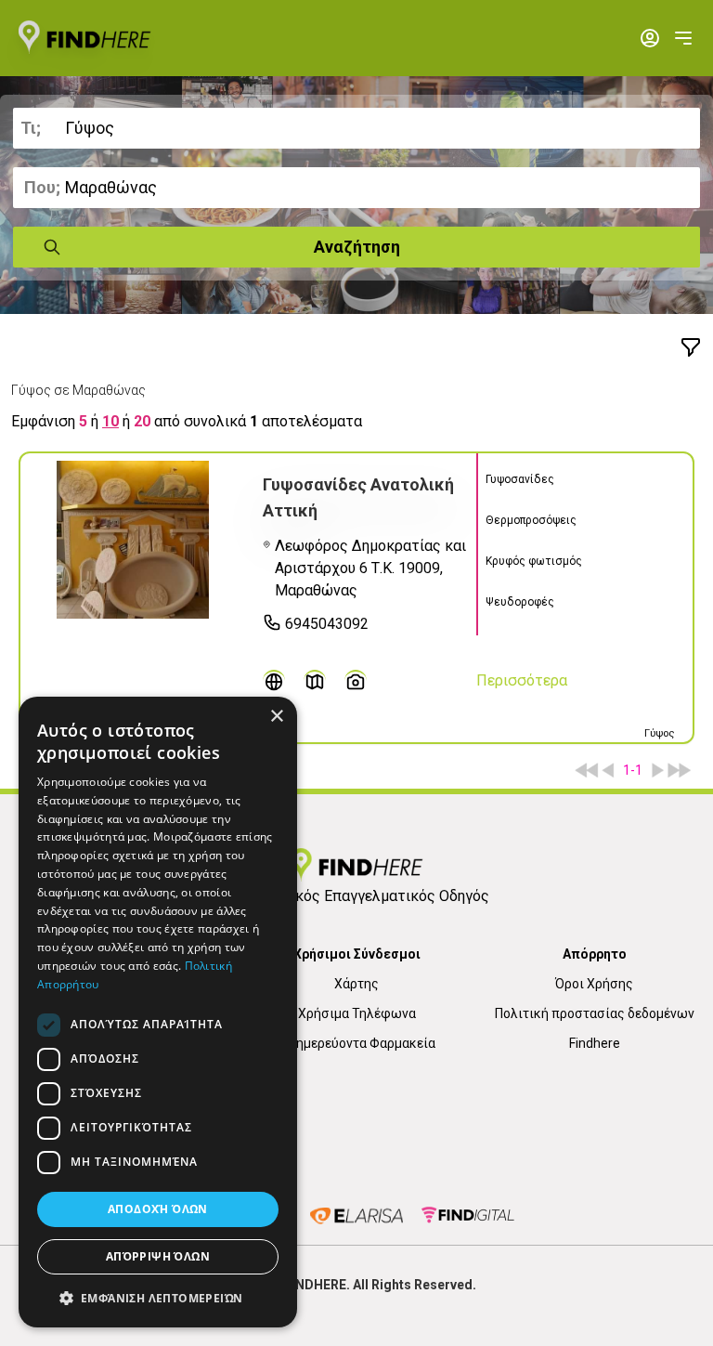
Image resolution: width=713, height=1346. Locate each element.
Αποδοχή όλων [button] (158, 1209)
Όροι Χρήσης (594, 983)
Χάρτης (356, 983)
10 (110, 421)
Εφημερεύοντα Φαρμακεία (357, 1043)
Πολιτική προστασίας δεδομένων (594, 1013)
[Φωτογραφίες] (355, 681)
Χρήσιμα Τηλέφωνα (357, 1013)
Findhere (594, 1043)
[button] (158, 1298)
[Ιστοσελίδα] (274, 681)
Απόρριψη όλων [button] (158, 1256)
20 (142, 421)
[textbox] (356, 128)
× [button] (276, 717)
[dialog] (158, 1012)
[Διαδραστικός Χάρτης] (315, 681)
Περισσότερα (521, 680)
